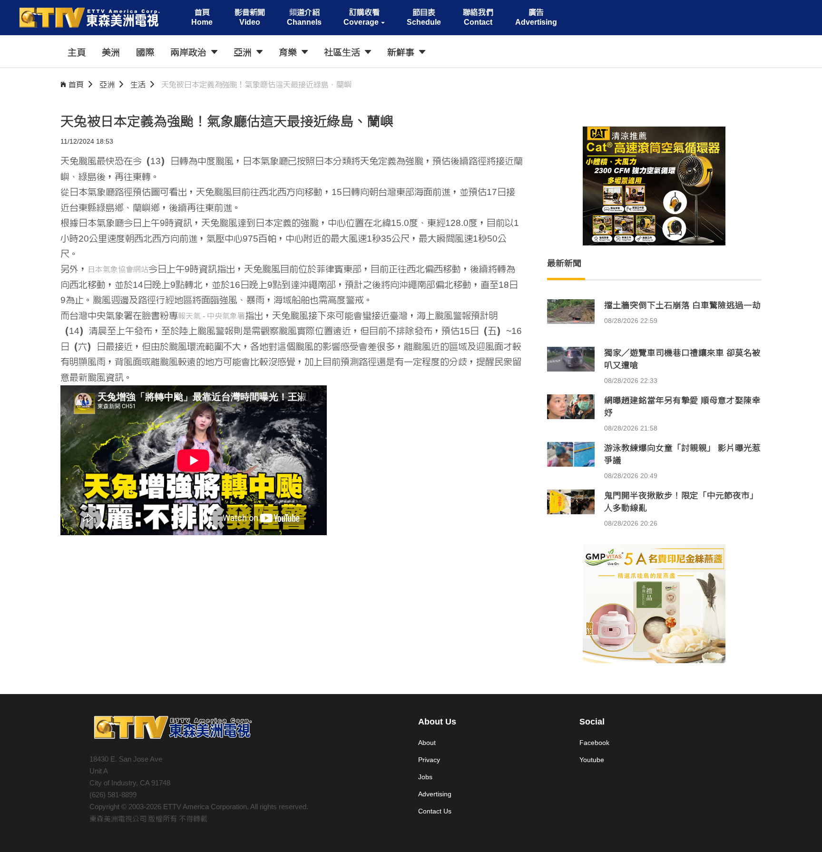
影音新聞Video (250, 17)
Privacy (429, 760)
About (427, 742)
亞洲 (107, 84)
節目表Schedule (424, 17)
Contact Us (434, 811)
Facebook (594, 742)
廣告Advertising (536, 17)
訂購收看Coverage (361, 17)
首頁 (76, 84)
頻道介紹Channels (304, 17)
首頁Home (202, 17)
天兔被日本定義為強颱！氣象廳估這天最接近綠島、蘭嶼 (256, 84)
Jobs (425, 777)
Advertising (434, 794)
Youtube (591, 760)
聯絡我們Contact (478, 17)
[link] (211, 317)
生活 (138, 84)
